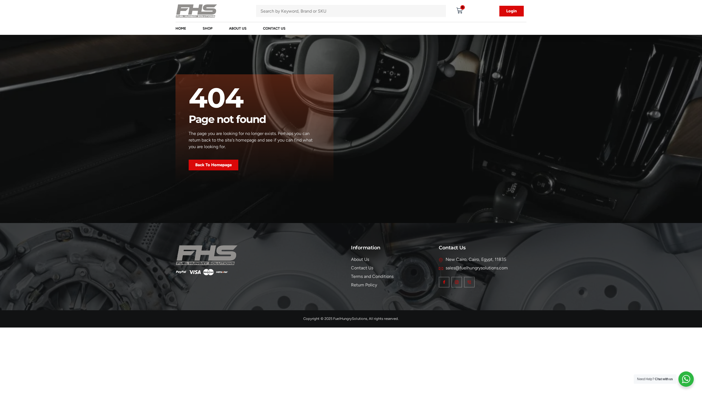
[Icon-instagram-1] (456, 282)
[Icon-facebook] (444, 282)
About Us (238, 28)
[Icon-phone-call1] (469, 282)
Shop (208, 28)
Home (181, 28)
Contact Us (274, 28)
